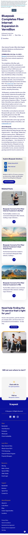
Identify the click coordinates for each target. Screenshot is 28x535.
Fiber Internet (11, 166)
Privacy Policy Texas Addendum (7, 6)
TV (9, 170)
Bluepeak (4, 56)
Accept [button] (14, 10)
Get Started (14, 327)
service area (10, 83)
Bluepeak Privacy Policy (20, 5)
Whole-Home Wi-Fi (13, 163)
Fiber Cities (18, 35)
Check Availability (9, 181)
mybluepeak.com (6, 123)
